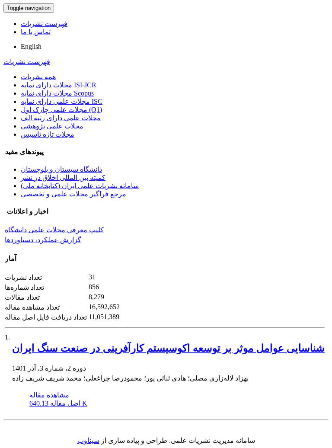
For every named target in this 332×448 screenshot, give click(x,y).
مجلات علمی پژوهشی (52, 126)
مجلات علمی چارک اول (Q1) (61, 109)
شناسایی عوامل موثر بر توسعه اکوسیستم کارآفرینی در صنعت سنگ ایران (168, 348)
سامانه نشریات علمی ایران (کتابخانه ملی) (80, 185)
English (31, 46)
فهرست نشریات (44, 23)
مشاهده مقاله (49, 395)
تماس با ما (36, 31)
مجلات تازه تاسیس (47, 134)
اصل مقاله (58, 403)
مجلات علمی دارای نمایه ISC (61, 101)
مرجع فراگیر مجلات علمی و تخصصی (73, 194)
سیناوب (88, 440)
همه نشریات (38, 76)
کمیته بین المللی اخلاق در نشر (63, 177)
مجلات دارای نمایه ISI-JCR (58, 85)
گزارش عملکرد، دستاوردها (43, 239)
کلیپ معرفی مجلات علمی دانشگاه (54, 230)
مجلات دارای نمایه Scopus (57, 93)
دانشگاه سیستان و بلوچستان (61, 169)
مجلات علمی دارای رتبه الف (61, 118)
